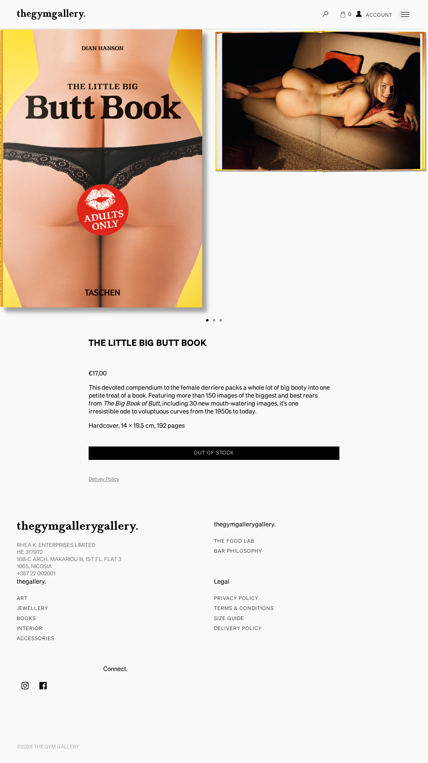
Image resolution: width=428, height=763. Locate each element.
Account (378, 15)
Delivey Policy (104, 479)
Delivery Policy (238, 628)
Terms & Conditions (244, 608)
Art (22, 598)
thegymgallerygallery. (77, 527)
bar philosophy (238, 551)
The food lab (234, 541)
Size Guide (229, 618)
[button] (207, 320)
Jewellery (32, 608)
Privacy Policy (236, 598)
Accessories (35, 638)
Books (26, 618)
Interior (30, 628)
